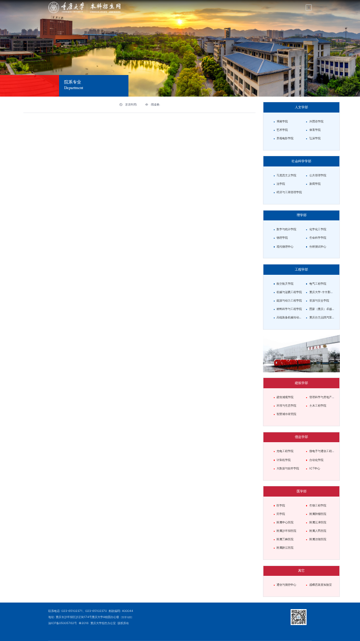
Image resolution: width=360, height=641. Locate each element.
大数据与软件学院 (288, 468)
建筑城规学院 (285, 397)
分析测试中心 (317, 247)
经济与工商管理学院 (289, 192)
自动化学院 (316, 460)
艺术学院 (282, 130)
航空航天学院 (288, 284)
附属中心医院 (285, 522)
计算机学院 (284, 460)
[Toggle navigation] (309, 7)
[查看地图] (126, 617)
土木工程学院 (317, 405)
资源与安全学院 (319, 300)
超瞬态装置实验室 (320, 585)
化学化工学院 (317, 229)
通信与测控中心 (286, 585)
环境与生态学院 (286, 405)
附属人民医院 (317, 531)
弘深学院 (315, 138)
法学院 (281, 184)
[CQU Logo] (84, 7)
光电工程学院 (285, 451)
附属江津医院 (317, 522)
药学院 (281, 514)
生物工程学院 (317, 505)
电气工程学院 (317, 284)
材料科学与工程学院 (289, 309)
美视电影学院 (285, 138)
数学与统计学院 (286, 229)
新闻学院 (315, 184)
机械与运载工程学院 (289, 292)
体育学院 (315, 130)
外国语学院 (316, 121)
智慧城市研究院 (286, 414)
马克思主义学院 (286, 175)
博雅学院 (282, 121)
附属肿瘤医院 (317, 514)
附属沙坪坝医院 (286, 531)
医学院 (281, 505)
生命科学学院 (317, 238)
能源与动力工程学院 (289, 300)
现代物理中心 (285, 247)
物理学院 (282, 238)
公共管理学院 (317, 175)
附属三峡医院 (285, 539)
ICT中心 (314, 468)
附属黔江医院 (285, 548)
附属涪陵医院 (317, 539)
